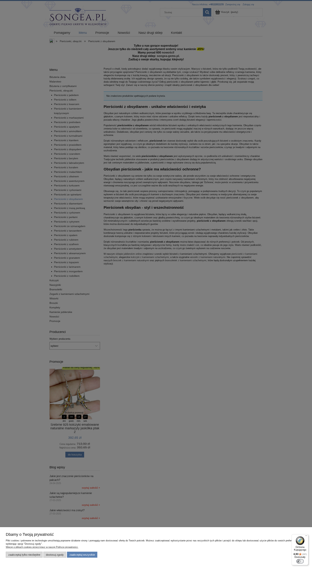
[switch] (300, 561)
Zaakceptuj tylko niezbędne (24, 554)
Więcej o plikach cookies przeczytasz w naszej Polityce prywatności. (42, 547)
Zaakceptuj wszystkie (82, 554)
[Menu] (306, 536)
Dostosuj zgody (55, 554)
